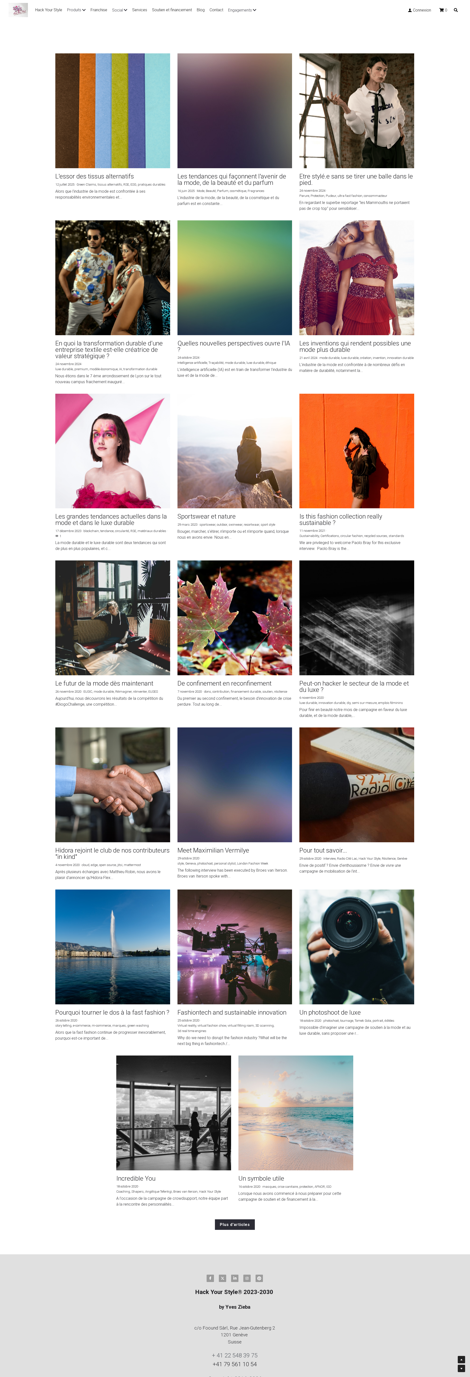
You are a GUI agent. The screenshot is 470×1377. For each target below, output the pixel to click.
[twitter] (222, 1207)
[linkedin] (234, 1207)
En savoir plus (61, 1340)
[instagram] (247, 1207)
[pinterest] (259, 1207)
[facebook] (210, 1207)
